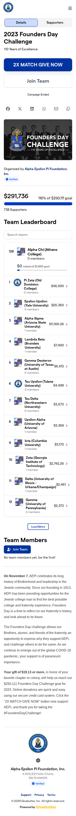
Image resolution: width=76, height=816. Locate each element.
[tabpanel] (38, 375)
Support (26, 794)
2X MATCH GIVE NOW (38, 64)
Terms (51, 794)
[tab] (21, 22)
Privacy (39, 794)
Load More (38, 526)
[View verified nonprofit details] (12, 179)
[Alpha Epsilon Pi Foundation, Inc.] (8, 7)
